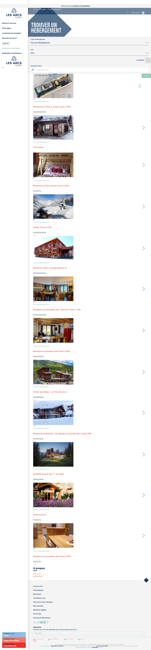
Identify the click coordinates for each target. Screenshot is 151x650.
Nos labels (35, 641)
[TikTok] (38, 623)
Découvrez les (10, 645)
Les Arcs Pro (38, 586)
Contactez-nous (39, 598)
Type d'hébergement (38, 39)
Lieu (32, 50)
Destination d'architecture (12, 53)
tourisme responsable (101, 646)
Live (5, 43)
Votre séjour (6, 28)
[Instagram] (35, 623)
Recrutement (38, 606)
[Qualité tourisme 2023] (68, 639)
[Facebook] (48, 623)
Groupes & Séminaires (41, 618)
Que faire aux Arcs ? (9, 38)
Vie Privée (37, 614)
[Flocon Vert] (81, 639)
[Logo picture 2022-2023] (38, 639)
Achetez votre (11, 640)
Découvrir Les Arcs (9, 23)
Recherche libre (36, 66)
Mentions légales (39, 610)
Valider (146, 76)
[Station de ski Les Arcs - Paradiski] (14, 13)
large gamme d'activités (57, 646)
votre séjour (95, 647)
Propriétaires (38, 590)
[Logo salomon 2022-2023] (53, 639)
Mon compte (135, 12)
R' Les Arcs (35, 640)
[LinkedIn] (44, 623)
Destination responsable (11, 48)
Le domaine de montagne (11, 33)
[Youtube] (41, 623)
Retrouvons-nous (75, 6)
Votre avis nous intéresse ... (43, 602)
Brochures (37, 594)
